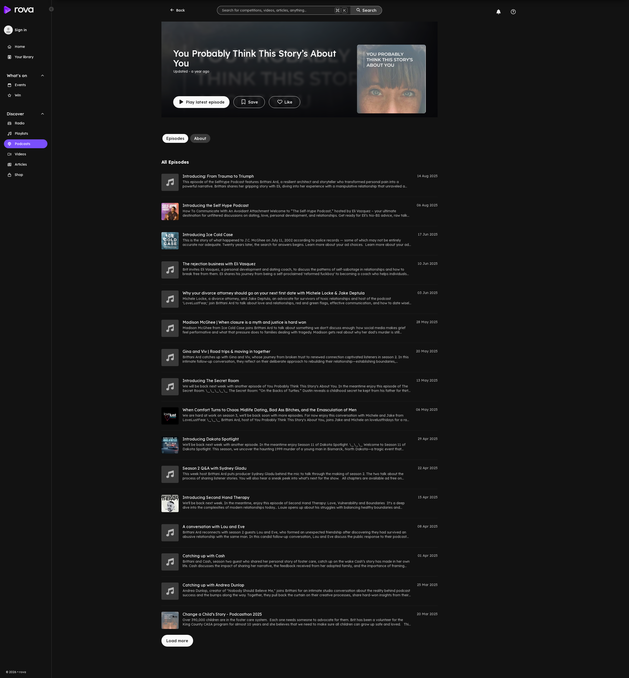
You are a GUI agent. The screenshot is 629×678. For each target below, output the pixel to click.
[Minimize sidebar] (51, 9)
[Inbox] (498, 12)
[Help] (513, 12)
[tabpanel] (299, 403)
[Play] (170, 182)
